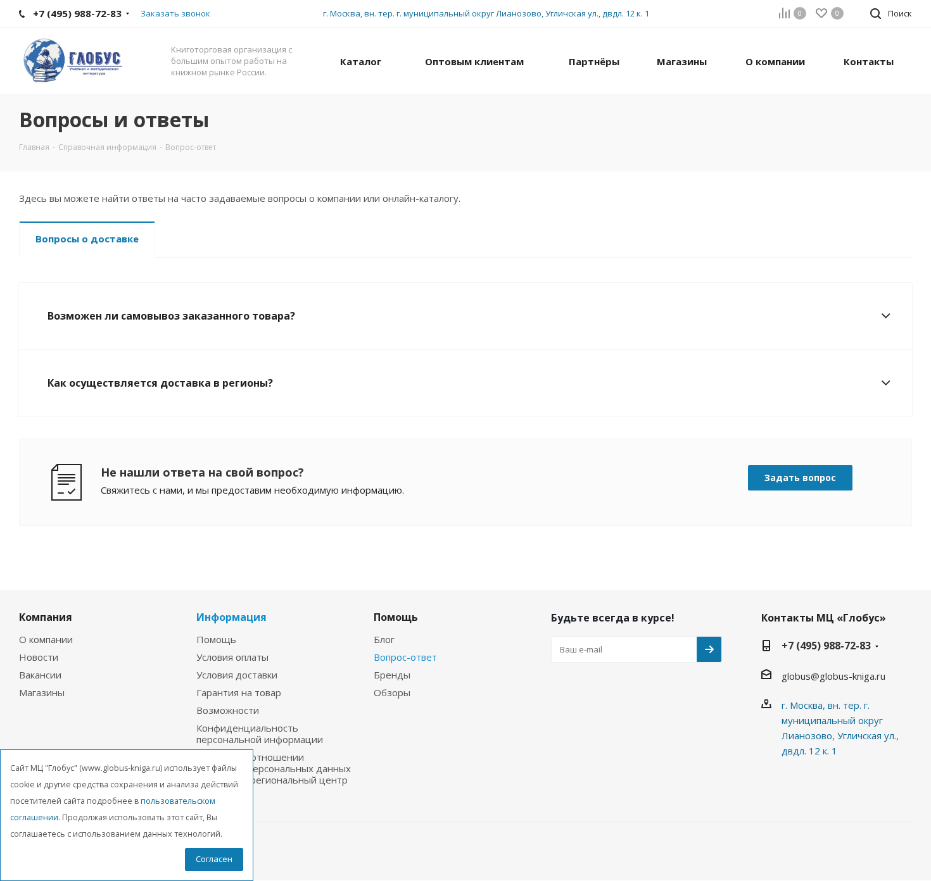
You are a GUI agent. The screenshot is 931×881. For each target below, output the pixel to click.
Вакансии (40, 674)
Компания (45, 617)
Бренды (392, 674)
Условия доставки (236, 674)
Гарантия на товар (238, 692)
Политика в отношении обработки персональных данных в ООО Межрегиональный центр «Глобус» (273, 774)
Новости (38, 657)
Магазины (42, 692)
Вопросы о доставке (87, 238)
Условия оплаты (232, 657)
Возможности (227, 710)
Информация (231, 617)
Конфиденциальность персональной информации (259, 734)
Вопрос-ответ (405, 657)
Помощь (216, 639)
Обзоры (392, 692)
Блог (384, 639)
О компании (46, 639)
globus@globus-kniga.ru (833, 676)
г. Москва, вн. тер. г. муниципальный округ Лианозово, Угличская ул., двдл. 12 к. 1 (486, 13)
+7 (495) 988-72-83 (826, 646)
